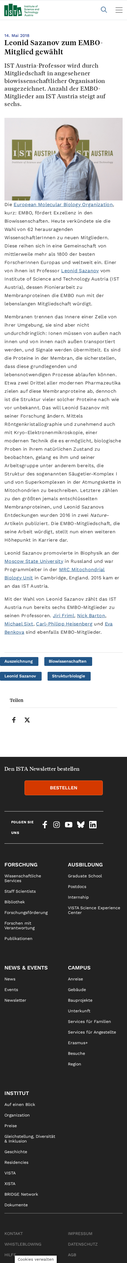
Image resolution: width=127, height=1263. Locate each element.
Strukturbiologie (68, 676)
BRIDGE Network (21, 1194)
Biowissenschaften (68, 661)
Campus (79, 967)
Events (11, 989)
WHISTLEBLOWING (22, 1244)
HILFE (10, 1254)
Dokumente (16, 1204)
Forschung (21, 864)
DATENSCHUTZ (83, 1244)
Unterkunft (79, 1010)
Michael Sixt (18, 624)
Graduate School (85, 875)
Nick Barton (91, 615)
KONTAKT (13, 1233)
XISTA (9, 1183)
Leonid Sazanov (80, 270)
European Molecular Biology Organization (63, 204)
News (9, 979)
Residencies (16, 1162)
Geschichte (15, 1151)
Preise (10, 1125)
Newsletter (15, 1000)
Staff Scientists (20, 891)
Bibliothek (14, 901)
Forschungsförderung (26, 912)
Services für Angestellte (92, 1032)
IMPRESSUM (80, 1233)
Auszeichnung (18, 661)
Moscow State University (33, 561)
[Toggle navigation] (119, 10)
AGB (72, 1254)
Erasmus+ (78, 1042)
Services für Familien (89, 1021)
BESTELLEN (63, 788)
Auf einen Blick (19, 1104)
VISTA (10, 1173)
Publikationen (18, 938)
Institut (16, 1093)
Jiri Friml (63, 615)
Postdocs (77, 886)
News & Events (26, 967)
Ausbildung (85, 864)
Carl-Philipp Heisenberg (64, 624)
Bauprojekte (80, 1000)
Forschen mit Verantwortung (19, 925)
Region (74, 1064)
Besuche (76, 1053)
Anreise (75, 979)
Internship (78, 897)
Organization (17, 1115)
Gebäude (77, 989)
